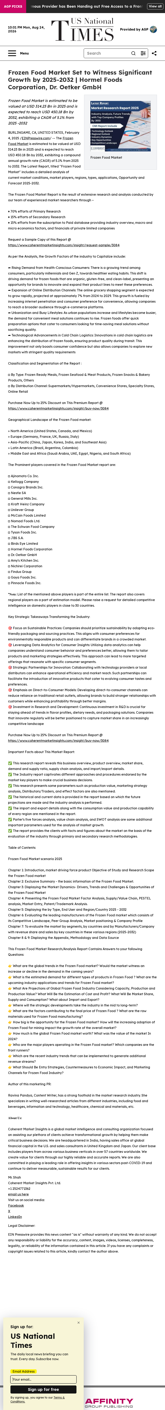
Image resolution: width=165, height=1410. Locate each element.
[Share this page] (154, 53)
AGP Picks (13, 6)
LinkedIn (15, 1217)
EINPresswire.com (36, 138)
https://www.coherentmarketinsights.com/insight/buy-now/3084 (58, 408)
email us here (18, 1194)
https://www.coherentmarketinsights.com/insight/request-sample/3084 (64, 245)
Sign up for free (43, 1389)
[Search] (133, 53)
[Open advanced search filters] (143, 53)
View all (155, 6)
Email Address (23, 1371)
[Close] (78, 1323)
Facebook (16, 1205)
